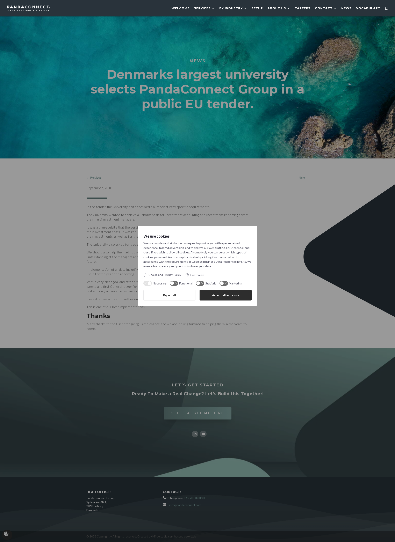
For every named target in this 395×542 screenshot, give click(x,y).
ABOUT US (276, 8)
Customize (197, 275)
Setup (257, 8)
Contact (324, 8)
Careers (302, 8)
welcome (180, 8)
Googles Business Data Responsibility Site (219, 261)
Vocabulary (368, 8)
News (346, 8)
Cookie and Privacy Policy (165, 274)
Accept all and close (225, 295)
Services (202, 8)
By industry (231, 8)
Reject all (169, 295)
